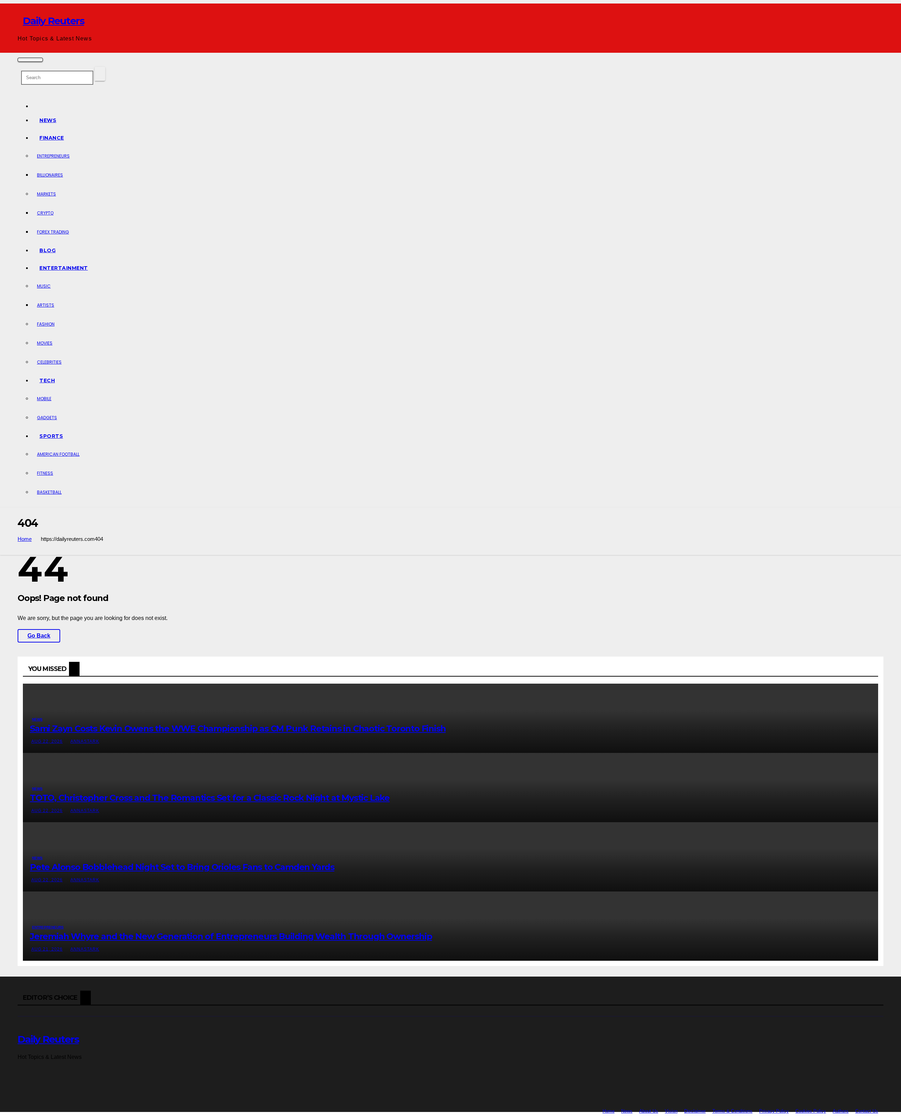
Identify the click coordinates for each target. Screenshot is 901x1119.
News (47, 120)
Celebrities (49, 362)
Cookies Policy (810, 1111)
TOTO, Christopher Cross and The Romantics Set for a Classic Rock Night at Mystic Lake (210, 798)
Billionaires (50, 175)
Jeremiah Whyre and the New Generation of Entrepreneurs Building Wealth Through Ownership (231, 936)
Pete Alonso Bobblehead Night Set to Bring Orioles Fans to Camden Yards (182, 867)
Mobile (44, 399)
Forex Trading (53, 232)
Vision (671, 1111)
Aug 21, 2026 (47, 949)
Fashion (46, 324)
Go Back (38, 636)
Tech (47, 380)
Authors (841, 1111)
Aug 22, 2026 (47, 741)
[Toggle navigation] (30, 60)
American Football (58, 454)
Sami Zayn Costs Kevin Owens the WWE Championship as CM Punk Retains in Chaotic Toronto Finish (238, 728)
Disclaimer (695, 1111)
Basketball (49, 492)
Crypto (45, 213)
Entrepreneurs (53, 156)
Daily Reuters (53, 21)
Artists (45, 305)
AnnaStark (84, 741)
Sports (51, 436)
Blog (47, 250)
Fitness (45, 473)
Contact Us (866, 1111)
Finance (51, 138)
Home (25, 539)
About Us (648, 1111)
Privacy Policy (774, 1111)
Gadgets (47, 418)
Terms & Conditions (732, 1111)
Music (44, 286)
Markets (46, 194)
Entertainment (63, 268)
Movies (44, 343)
